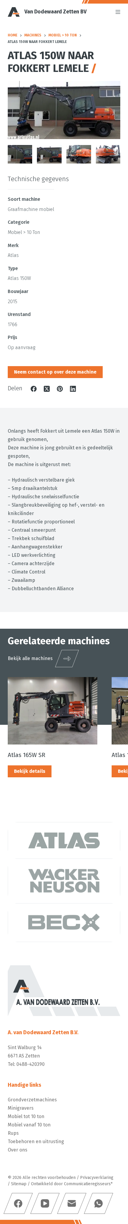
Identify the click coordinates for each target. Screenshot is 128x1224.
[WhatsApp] (98, 1203)
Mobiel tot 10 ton (26, 1116)
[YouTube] (45, 1203)
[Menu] (117, 12)
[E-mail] (71, 1203)
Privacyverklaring (96, 1177)
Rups (13, 1133)
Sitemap (18, 1183)
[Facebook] (34, 389)
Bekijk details (29, 771)
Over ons (17, 1150)
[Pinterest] (60, 389)
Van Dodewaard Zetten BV (55, 12)
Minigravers (21, 1108)
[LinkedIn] (73, 389)
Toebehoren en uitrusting (36, 1141)
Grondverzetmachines (32, 1100)
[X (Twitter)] (47, 389)
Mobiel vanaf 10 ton (29, 1125)
